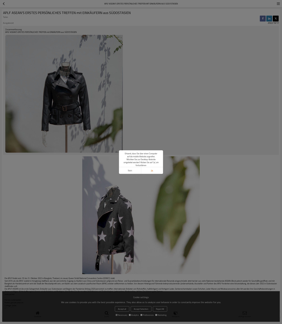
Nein (130, 170)
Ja (152, 170)
